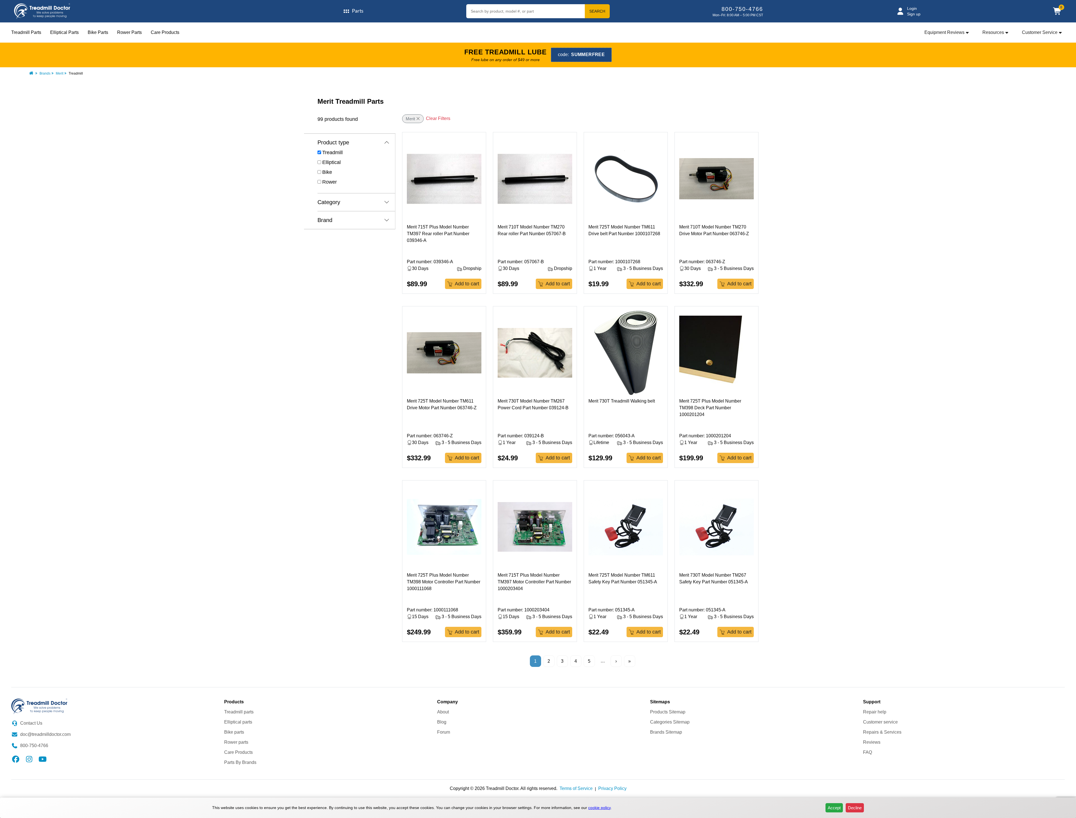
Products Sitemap (667, 712)
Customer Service (1040, 32)
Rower (329, 182)
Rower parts (236, 742)
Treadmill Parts (26, 32)
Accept (834, 807)
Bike (327, 172)
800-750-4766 (742, 9)
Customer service (880, 722)
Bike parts (234, 732)
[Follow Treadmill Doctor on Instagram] (29, 758)
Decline (855, 807)
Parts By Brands (240, 762)
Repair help (874, 712)
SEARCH (597, 11)
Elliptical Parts (64, 32)
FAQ (867, 752)
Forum (443, 732)
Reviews (871, 742)
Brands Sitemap (666, 732)
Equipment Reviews (944, 32)
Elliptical (331, 162)
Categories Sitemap (670, 722)
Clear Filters (438, 118)
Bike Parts (98, 32)
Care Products (165, 32)
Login (912, 8)
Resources (993, 32)
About (443, 712)
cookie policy (599, 807)
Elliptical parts (238, 722)
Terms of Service (576, 788)
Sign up (913, 14)
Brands (45, 73)
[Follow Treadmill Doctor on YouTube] (42, 758)
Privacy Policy (612, 788)
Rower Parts (129, 32)
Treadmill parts (239, 712)
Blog (441, 722)
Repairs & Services (882, 732)
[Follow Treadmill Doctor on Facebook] (15, 758)
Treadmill (332, 152)
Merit (59, 73)
